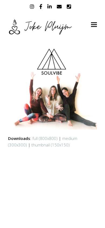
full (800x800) (45, 138)
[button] (94, 24)
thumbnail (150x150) (51, 144)
